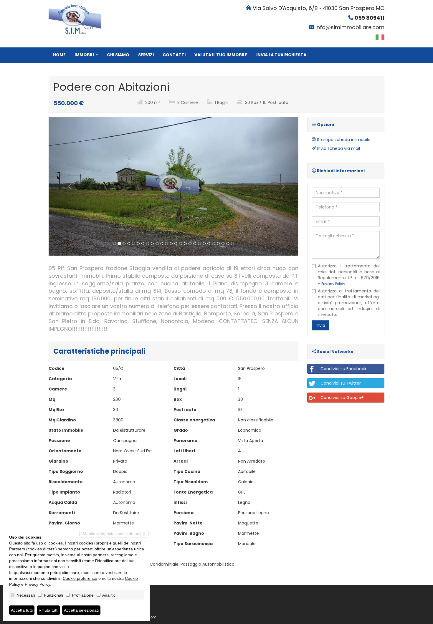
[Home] (75, 19)
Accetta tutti (22, 610)
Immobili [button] (85, 55)
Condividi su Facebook (343, 369)
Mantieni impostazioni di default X (114, 533)
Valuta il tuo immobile (220, 55)
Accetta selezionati (81, 610)
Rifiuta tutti (48, 610)
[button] (67, 186)
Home (59, 55)
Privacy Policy (333, 284)
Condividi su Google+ (342, 397)
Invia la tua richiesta (281, 55)
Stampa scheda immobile (343, 140)
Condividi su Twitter (340, 383)
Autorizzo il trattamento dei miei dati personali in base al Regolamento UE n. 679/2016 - (349, 275)
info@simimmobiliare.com (349, 27)
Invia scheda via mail (338, 148)
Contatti (174, 55)
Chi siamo (118, 55)
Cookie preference (80, 578)
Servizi (146, 55)
